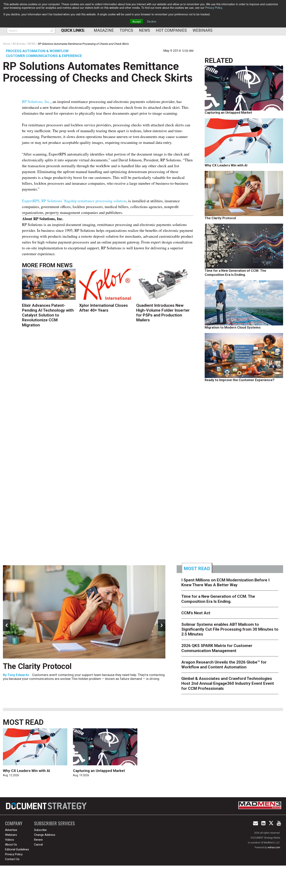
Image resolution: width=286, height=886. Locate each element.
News (144, 30)
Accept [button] (136, 21)
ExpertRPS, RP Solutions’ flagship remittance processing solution (74, 200)
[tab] (197, 568)
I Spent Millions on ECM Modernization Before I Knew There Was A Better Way (225, 582)
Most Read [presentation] (197, 568)
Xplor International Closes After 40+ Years (103, 308)
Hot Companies (171, 30)
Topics (126, 30)
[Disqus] (108, 393)
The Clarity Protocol (221, 218)
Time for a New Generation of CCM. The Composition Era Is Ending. (235, 272)
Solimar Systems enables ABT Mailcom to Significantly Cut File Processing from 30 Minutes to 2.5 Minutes (229, 629)
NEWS (65, 265)
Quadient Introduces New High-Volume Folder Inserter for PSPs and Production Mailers (163, 313)
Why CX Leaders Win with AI (226, 165)
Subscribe (40, 830)
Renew (38, 839)
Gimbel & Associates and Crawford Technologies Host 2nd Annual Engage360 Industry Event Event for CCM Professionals (227, 683)
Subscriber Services (54, 823)
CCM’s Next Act (195, 613)
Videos (9, 839)
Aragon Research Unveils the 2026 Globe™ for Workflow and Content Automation (224, 664)
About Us (11, 844)
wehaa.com (274, 847)
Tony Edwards (18, 675)
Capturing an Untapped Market (228, 112)
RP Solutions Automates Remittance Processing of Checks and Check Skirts (98, 72)
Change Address (44, 835)
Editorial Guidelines (17, 849)
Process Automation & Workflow (37, 51)
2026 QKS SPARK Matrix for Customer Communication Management (216, 648)
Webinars (202, 30)
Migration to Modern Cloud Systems (233, 327)
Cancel (38, 844)
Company (13, 823)
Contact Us (12, 859)
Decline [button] (151, 21)
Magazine (104, 30)
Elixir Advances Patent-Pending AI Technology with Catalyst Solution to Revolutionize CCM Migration (48, 315)
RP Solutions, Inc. (36, 101)
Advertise (11, 830)
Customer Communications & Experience (44, 56)
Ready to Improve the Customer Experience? (240, 380)
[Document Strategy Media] (47, 806)
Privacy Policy (213, 8)
